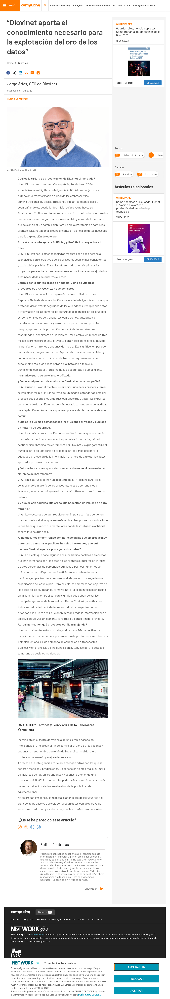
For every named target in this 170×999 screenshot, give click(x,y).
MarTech (117, 5)
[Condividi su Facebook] (8, 72)
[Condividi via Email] (32, 72)
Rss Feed (41, 919)
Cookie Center (95, 919)
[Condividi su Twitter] (14, 72)
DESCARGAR (153, 82)
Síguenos (43, 912)
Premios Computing (60, 5)
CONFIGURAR (136, 967)
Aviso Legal (55, 919)
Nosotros (16, 919)
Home (10, 62)
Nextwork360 (38, 934)
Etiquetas (29, 919)
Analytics (78, 5)
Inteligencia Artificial (144, 5)
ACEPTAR (136, 990)
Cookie (81, 919)
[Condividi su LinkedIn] (20, 72)
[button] (10, 5)
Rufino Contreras (17, 98)
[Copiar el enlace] (26, 72)
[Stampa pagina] (38, 72)
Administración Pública (98, 5)
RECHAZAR (136, 978)
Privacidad (69, 919)
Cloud (127, 5)
